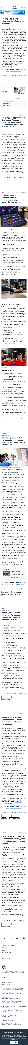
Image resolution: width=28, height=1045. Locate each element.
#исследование (18, 592)
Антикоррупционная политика (8, 1020)
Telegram (23, 75)
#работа (17, 594)
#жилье (16, 816)
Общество (3, 15)
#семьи (4, 818)
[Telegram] (10, 938)
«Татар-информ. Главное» (13, 71)
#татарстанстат (6, 592)
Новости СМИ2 (7, 103)
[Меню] (25, 7)
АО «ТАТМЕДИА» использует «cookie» (9, 1023)
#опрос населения (7, 594)
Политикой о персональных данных (11, 1038)
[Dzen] (17, 938)
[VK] (4, 938)
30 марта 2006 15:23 (22, 115)
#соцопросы (17, 697)
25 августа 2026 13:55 (22, 608)
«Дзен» (18, 75)
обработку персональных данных (17, 1036)
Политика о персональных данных (9, 1018)
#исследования (6, 699)
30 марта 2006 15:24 (22, 16)
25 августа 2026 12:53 (22, 832)
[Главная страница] (15, 7)
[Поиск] (2, 7)
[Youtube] (23, 938)
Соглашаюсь (14, 1042)
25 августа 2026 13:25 (22, 713)
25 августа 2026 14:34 (12, 192)
